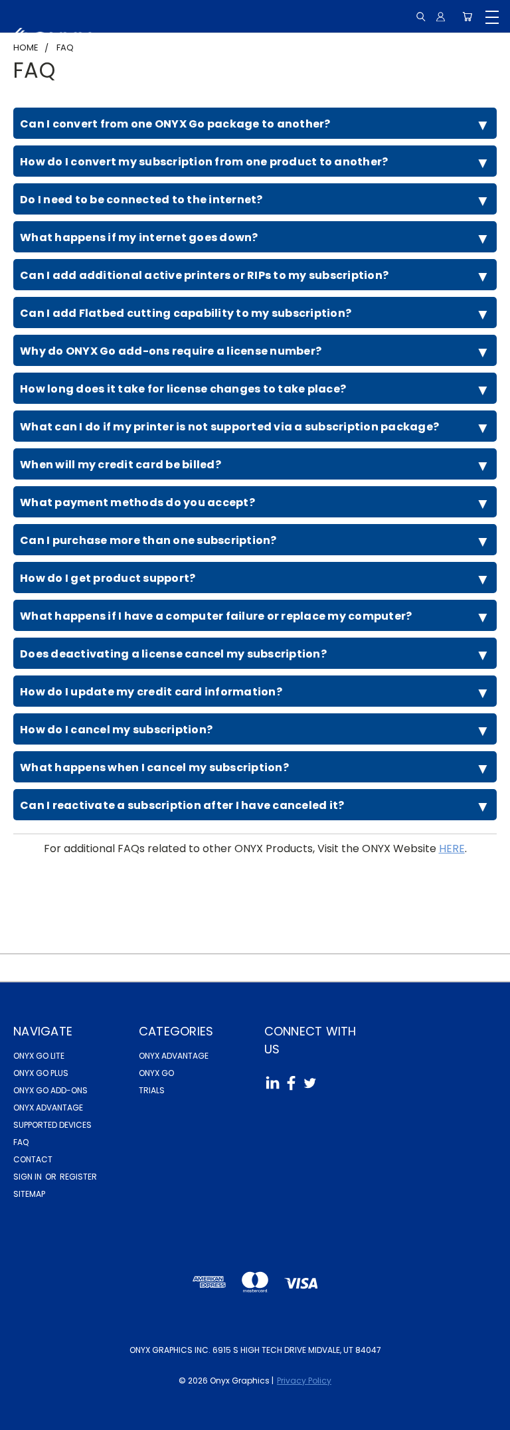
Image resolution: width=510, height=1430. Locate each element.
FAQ (21, 1142)
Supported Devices (52, 1124)
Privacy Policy (304, 1380)
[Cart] (467, 17)
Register (78, 1176)
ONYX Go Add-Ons (50, 1090)
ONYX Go (156, 1073)
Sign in (28, 1176)
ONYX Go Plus (40, 1073)
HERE (452, 848)
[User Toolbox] (441, 17)
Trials (152, 1090)
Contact (32, 1159)
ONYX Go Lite (38, 1055)
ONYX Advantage (48, 1107)
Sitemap (29, 1194)
